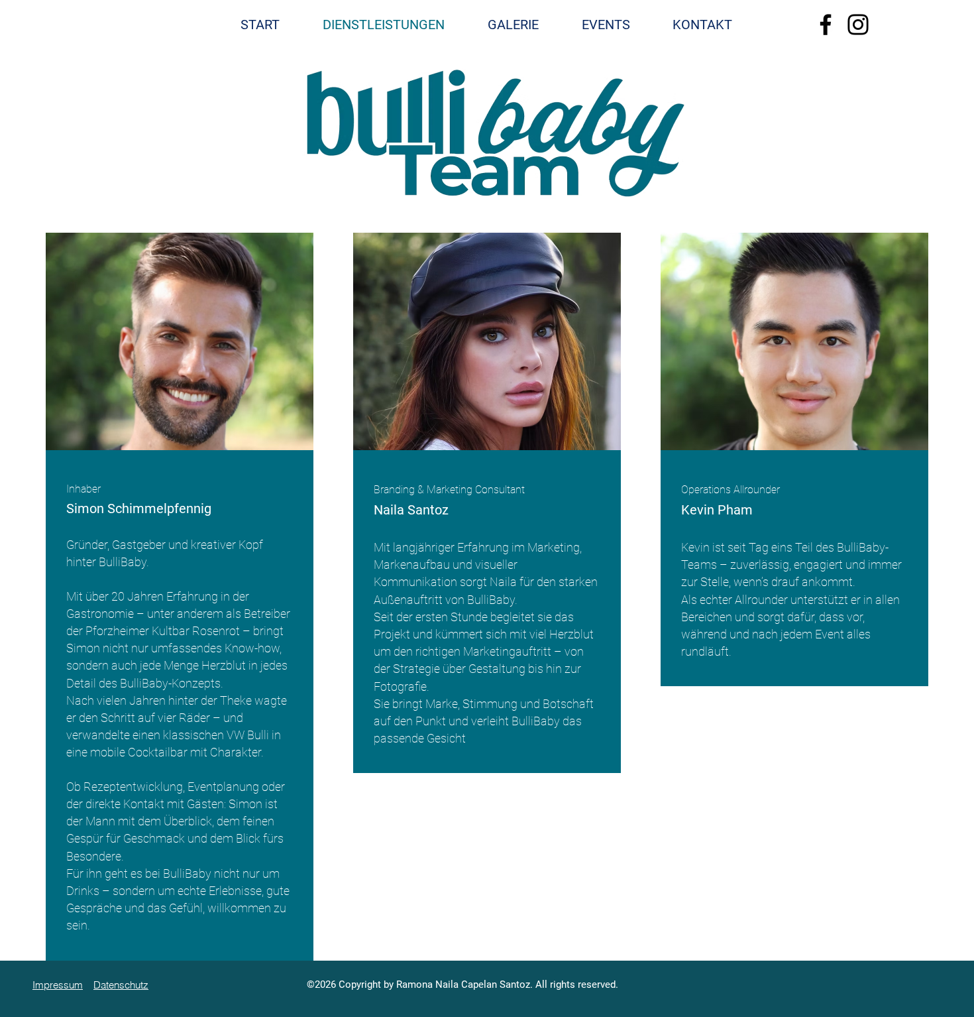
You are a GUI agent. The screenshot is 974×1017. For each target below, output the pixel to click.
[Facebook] (825, 24)
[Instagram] (858, 24)
